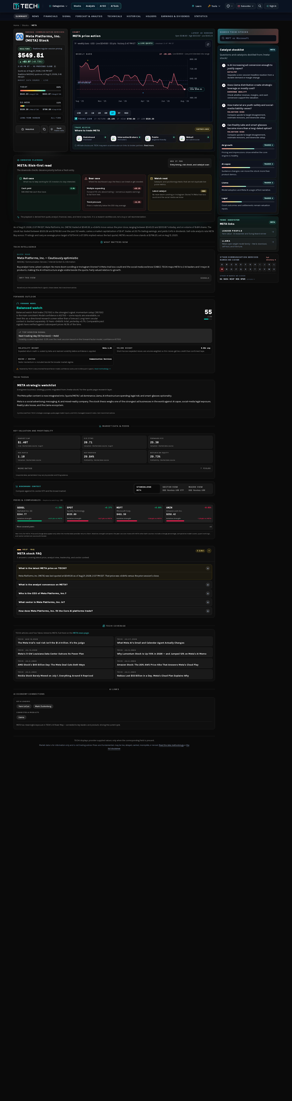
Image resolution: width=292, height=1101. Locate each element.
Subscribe (246, 6)
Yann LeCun (24, 706)
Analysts (90, 6)
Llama (21, 717)
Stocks (77, 6)
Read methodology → (102, 369)
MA (221, 279)
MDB (237, 279)
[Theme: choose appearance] (230, 6)
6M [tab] (106, 113)
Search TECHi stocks (234, 32)
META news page (81, 633)
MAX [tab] (126, 113)
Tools (214, 6)
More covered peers (114, 527)
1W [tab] (92, 113)
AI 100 (103, 6)
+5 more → (251, 279)
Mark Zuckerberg (43, 706)
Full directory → (271, 258)
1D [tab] (86, 113)
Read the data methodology (171, 745)
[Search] (260, 6)
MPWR (243, 279)
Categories (58, 6)
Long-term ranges (40, 118)
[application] (142, 82)
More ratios (114, 468)
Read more (149, 145)
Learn (198, 6)
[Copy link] (44, 129)
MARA (226, 279)
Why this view (114, 278)
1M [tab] (99, 113)
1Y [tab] (112, 113)
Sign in (273, 6)
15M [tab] (79, 113)
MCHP (232, 279)
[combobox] (250, 38)
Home (16, 25)
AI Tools (115, 6)
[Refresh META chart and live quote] (208, 44)
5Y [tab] (119, 113)
